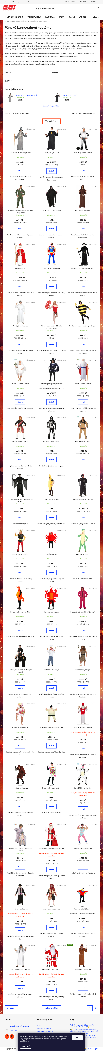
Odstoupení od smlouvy (45, 1031)
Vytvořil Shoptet (92, 1049)
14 (96, 1008)
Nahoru (12, 1008)
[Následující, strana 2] (90, 1008)
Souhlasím (77, 1038)
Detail (20, 170)
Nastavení (25, 1046)
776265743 (13, 1031)
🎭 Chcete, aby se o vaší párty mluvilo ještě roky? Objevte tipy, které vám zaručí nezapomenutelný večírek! (84, 1031)
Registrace (93, 2)
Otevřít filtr (51, 121)
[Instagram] (12, 1036)
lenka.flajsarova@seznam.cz (19, 1026)
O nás (6, 2)
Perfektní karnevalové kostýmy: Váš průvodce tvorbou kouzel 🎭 (82, 1026)
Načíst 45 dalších (51, 1008)
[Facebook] (7, 1036)
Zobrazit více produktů (51, 106)
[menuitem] (14, 16)
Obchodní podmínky (18, 2)
